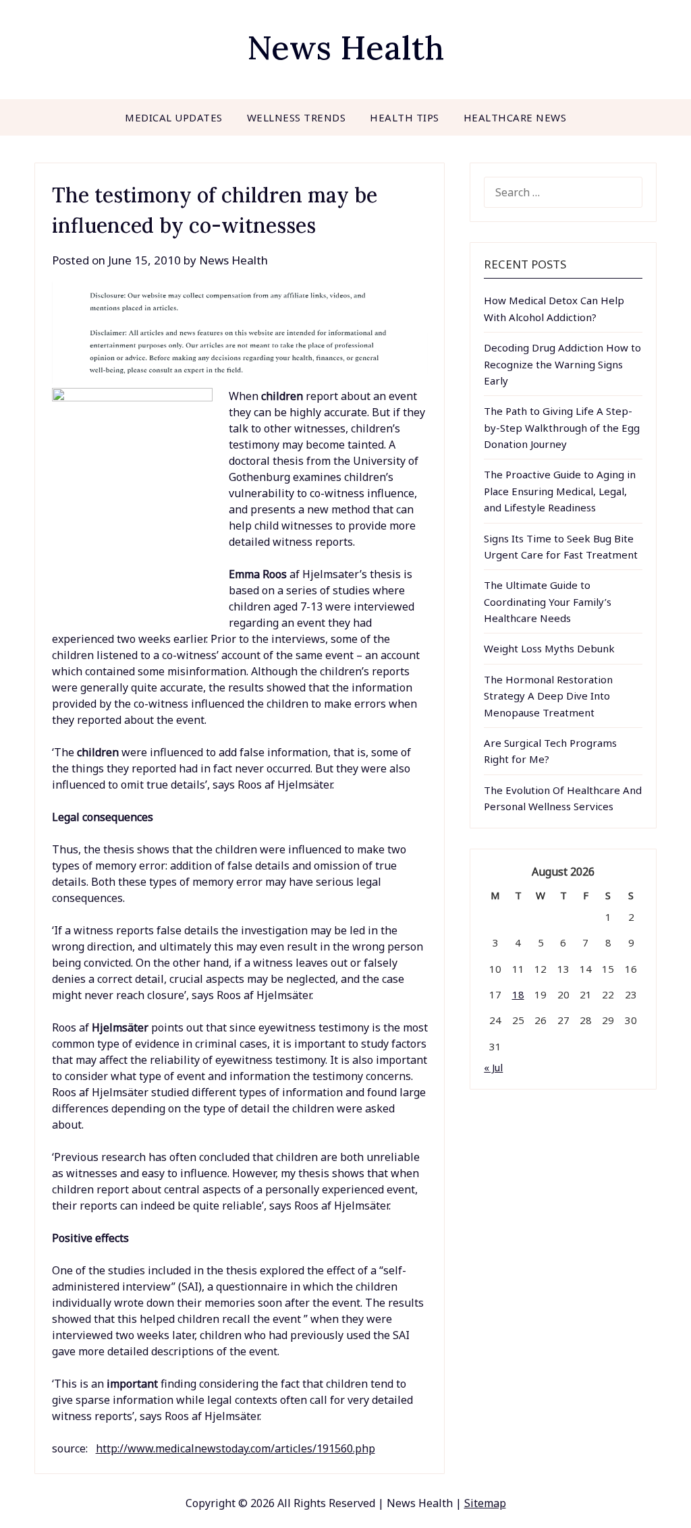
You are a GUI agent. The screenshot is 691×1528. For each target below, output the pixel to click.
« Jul (493, 1067)
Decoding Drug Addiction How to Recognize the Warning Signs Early (562, 364)
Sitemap (485, 1503)
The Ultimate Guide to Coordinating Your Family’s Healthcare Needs (547, 601)
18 (518, 994)
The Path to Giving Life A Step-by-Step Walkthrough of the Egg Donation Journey (562, 427)
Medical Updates (174, 117)
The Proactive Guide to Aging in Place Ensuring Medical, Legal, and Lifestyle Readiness (560, 491)
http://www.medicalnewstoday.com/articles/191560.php (235, 1448)
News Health (345, 47)
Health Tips (404, 117)
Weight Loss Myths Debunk (549, 648)
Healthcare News (515, 117)
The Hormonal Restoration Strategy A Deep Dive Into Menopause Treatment (548, 696)
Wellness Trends (296, 117)
